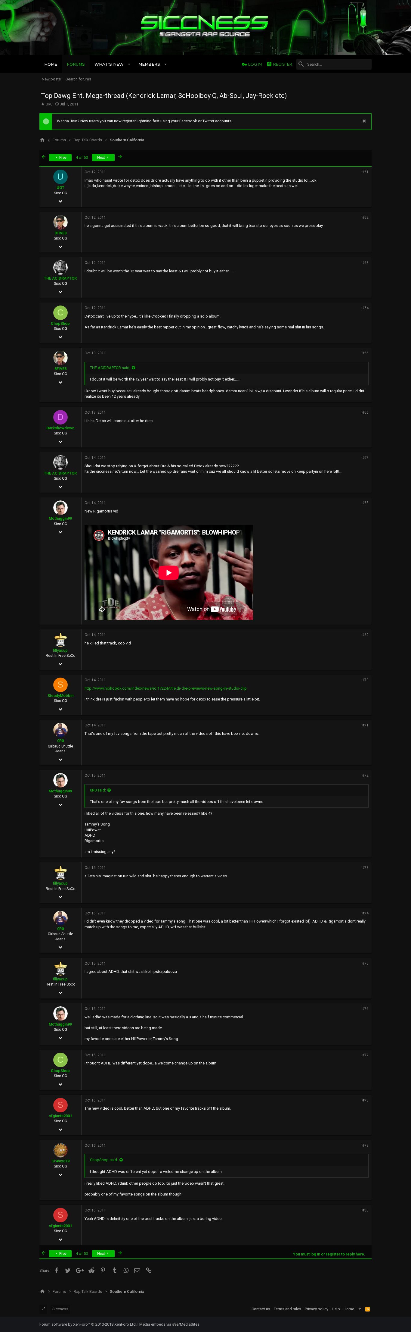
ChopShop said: (104, 1160)
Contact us (261, 1309)
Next (101, 157)
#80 (365, 1210)
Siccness (60, 1309)
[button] (129, 64)
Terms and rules (287, 1309)
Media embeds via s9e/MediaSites (169, 1324)
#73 (365, 868)
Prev (62, 157)
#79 (365, 1145)
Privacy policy (316, 1309)
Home (349, 1309)
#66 (365, 412)
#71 (365, 725)
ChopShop (60, 323)
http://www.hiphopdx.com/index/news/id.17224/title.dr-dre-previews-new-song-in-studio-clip (166, 688)
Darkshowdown (60, 428)
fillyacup (60, 650)
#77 (365, 1055)
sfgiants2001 (60, 1116)
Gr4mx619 (60, 1161)
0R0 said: (98, 790)
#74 (365, 913)
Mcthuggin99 (60, 518)
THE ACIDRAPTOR (60, 278)
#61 (365, 172)
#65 (365, 353)
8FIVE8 (60, 233)
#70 (365, 680)
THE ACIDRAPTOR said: (110, 367)
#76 (365, 1009)
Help (336, 1309)
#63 (365, 263)
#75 (365, 963)
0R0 (49, 104)
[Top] (359, 1309)
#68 (365, 503)
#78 (365, 1100)
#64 (365, 308)
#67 (365, 458)
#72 (365, 775)
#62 (365, 217)
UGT (60, 187)
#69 (365, 635)
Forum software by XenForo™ (88, 1324)
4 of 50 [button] (82, 157)
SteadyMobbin (60, 695)
